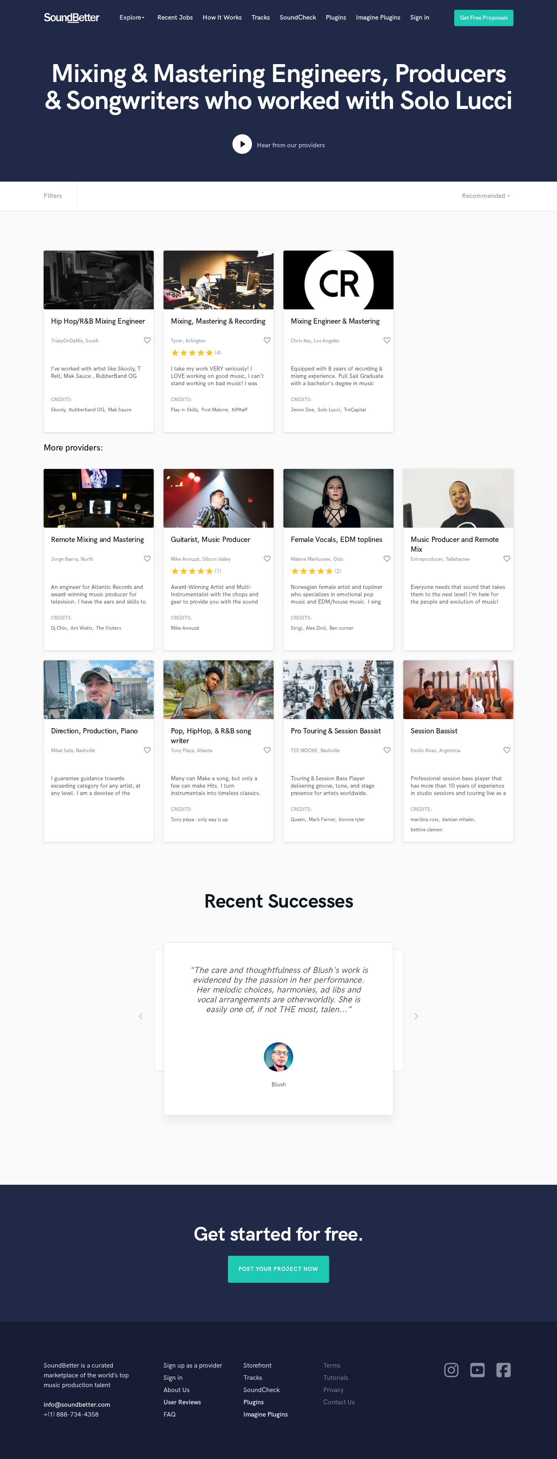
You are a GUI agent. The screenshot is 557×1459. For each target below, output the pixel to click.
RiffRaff (240, 410)
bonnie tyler (352, 820)
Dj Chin (59, 628)
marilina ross (424, 820)
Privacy (333, 1390)
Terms (331, 1366)
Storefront (257, 1366)
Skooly (58, 410)
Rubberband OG (86, 410)
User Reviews (182, 1402)
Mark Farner (322, 820)
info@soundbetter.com (77, 1405)
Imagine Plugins (378, 18)
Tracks (261, 18)
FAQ (170, 1415)
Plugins (336, 18)
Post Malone (214, 410)
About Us (177, 1390)
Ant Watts (81, 628)
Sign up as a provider (193, 1366)
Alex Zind (316, 628)
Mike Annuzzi (185, 628)
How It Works (222, 18)
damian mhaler (458, 820)
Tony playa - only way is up (199, 820)
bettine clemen (426, 830)
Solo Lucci (329, 410)
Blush (279, 1084)
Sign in (419, 18)
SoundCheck (298, 18)
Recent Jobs (175, 18)
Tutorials (335, 1378)
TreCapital (355, 410)
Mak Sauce (119, 410)
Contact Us (339, 1402)
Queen (298, 820)
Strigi (296, 628)
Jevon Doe (302, 410)
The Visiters (108, 628)
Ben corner (341, 628)
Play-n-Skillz (184, 410)
